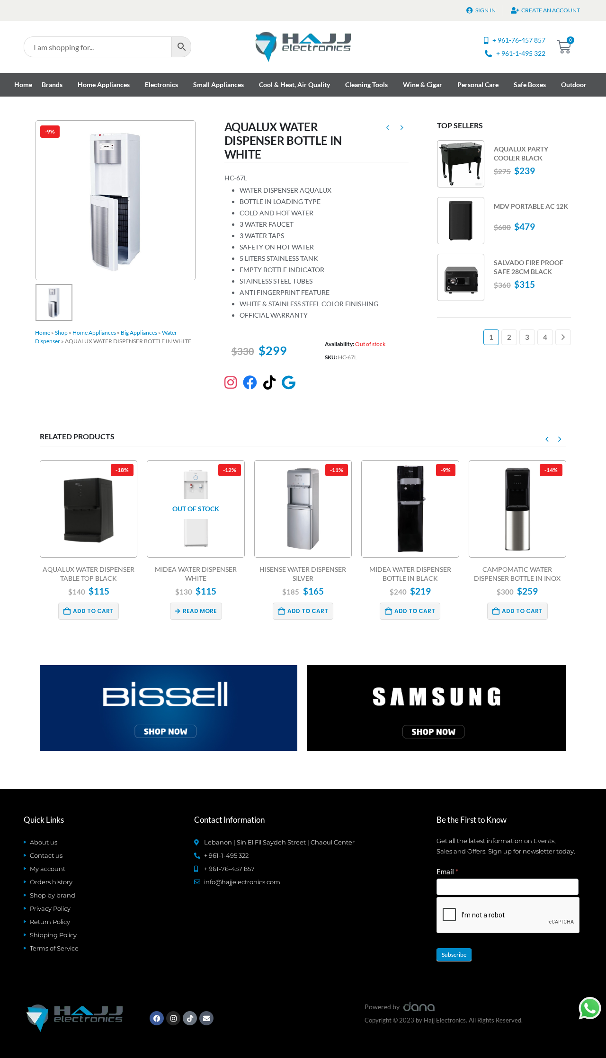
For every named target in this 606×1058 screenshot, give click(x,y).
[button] (547, 439)
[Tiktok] (190, 1018)
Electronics (161, 84)
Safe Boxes (530, 84)
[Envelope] (206, 1018)
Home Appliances (104, 84)
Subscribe (454, 954)
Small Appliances (218, 84)
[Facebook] (157, 1018)
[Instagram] (173, 1018)
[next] (402, 128)
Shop (61, 332)
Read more (200, 611)
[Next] (563, 337)
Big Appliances (139, 332)
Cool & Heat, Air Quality (294, 84)
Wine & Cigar (422, 84)
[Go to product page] (460, 163)
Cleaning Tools (366, 84)
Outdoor (574, 84)
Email (447, 871)
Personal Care (478, 84)
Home (23, 84)
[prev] (387, 128)
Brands (52, 84)
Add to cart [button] (93, 611)
